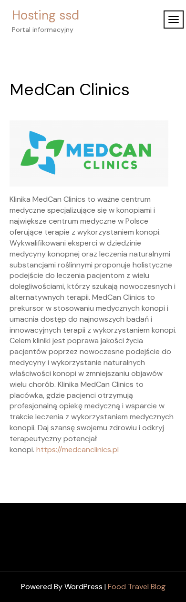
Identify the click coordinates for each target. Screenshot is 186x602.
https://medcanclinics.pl (77, 449)
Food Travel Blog (136, 587)
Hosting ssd (45, 15)
